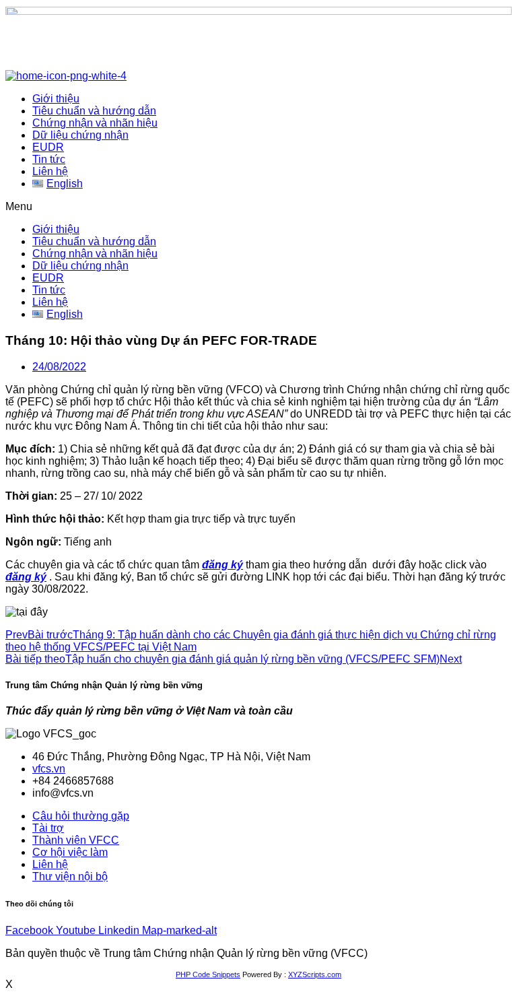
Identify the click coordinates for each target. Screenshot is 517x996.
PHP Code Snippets (208, 974)
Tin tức (48, 159)
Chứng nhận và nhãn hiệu (95, 123)
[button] (258, 207)
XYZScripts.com (314, 974)
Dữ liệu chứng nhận (80, 135)
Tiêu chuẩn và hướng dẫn (94, 111)
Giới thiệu (55, 98)
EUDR (48, 147)
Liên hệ (50, 171)
